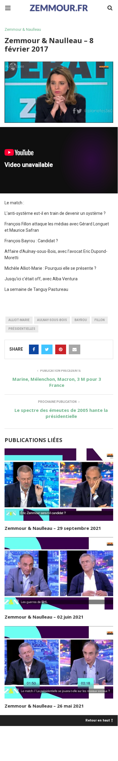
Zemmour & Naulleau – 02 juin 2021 (44, 617)
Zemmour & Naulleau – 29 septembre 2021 (53, 528)
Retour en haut (97, 720)
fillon (99, 320)
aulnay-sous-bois (52, 320)
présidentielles (21, 328)
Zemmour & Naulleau (23, 29)
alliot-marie (19, 320)
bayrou (81, 320)
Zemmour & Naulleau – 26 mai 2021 (44, 706)
